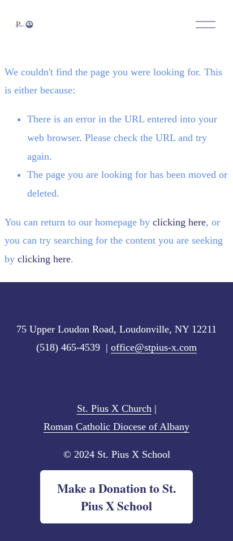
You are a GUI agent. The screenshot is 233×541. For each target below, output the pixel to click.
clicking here (179, 222)
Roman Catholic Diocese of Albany (116, 426)
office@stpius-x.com (154, 347)
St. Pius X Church (114, 408)
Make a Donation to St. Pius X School (116, 496)
